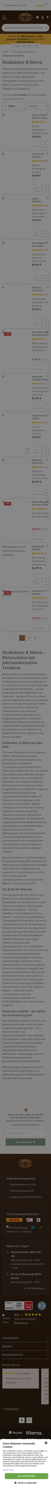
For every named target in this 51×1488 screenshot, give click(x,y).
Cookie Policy (8, 1470)
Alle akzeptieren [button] (26, 1476)
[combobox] (46, 1442)
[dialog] (25, 1463)
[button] (25, 1482)
